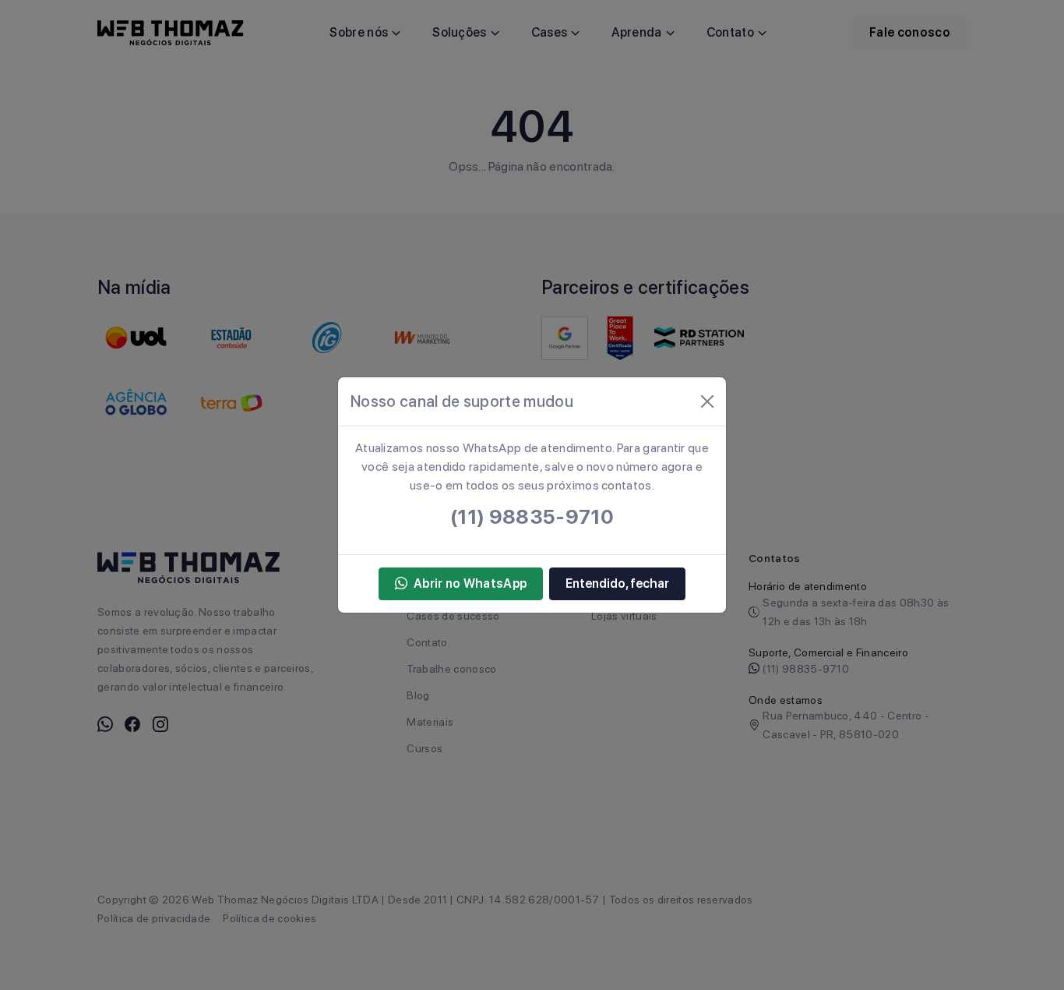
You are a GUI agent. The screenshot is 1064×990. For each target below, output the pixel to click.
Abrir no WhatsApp (470, 583)
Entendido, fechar (617, 583)
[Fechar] (707, 401)
